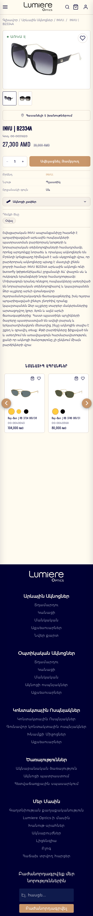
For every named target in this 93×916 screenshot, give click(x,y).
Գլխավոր (10, 20)
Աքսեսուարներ (46, 628)
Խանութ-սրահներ (46, 825)
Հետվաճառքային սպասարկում (46, 784)
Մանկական (46, 620)
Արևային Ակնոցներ (37, 20)
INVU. (60, 20)
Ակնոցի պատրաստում (47, 776)
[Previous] (6, 403)
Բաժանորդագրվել (46, 908)
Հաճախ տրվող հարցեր (46, 856)
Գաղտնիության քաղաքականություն (46, 810)
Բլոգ (46, 848)
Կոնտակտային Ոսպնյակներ (46, 719)
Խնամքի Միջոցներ (46, 734)
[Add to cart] (32, 378)
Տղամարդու (46, 605)
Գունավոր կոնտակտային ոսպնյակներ (46, 727)
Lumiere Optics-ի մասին (46, 818)
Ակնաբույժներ (46, 833)
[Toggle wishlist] (82, 38)
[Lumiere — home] (46, 576)
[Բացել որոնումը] (67, 7)
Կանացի (46, 613)
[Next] (86, 403)
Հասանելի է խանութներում (49, 115)
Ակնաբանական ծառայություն (46, 768)
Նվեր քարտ (46, 635)
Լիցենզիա (46, 841)
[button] (85, 7)
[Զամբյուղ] (75, 7)
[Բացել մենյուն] (5, 7)
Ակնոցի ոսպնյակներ (46, 685)
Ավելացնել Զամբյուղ (59, 161)
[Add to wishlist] (39, 378)
